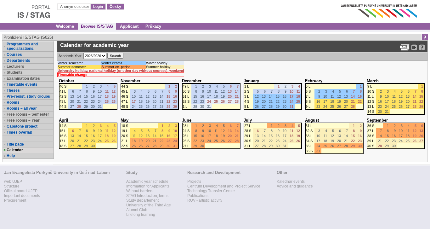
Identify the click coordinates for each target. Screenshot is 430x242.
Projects (194, 181)
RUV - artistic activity (204, 200)
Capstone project (22, 126)
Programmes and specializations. (22, 46)
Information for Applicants (147, 186)
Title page (15, 144)
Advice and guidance (295, 186)
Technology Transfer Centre (211, 191)
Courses (14, 54)
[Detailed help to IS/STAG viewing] (422, 47)
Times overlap (19, 132)
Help (11, 155)
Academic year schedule (147, 181)
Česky (115, 6)
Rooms (13, 102)
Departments (18, 60)
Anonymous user (75, 6)
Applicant (129, 26)
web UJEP (13, 181)
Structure (12, 186)
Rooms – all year (22, 108)
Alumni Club (136, 210)
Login (98, 6)
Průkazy (153, 26)
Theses (13, 90)
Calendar (15, 150)
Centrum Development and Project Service (223, 186)
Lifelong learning (140, 214)
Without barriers (139, 191)
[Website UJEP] (379, 9)
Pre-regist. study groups (28, 96)
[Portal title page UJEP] (26, 9)
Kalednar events (291, 181)
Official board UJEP (20, 191)
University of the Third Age (148, 205)
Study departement (142, 200)
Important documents (22, 195)
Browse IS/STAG (97, 26)
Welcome (65, 26)
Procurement (15, 200)
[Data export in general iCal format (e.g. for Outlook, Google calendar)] (405, 47)
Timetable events (22, 84)
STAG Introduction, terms (147, 195)
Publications (197, 195)
